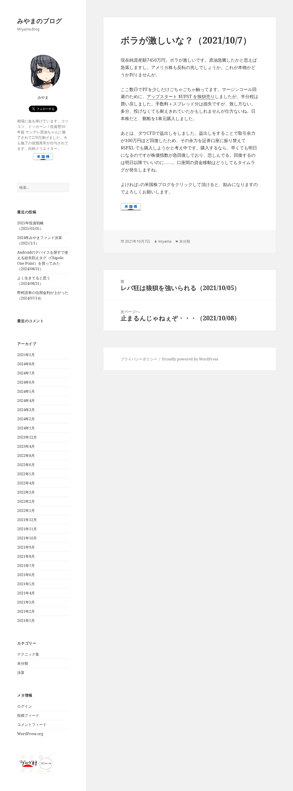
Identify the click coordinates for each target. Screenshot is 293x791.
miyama (164, 241)
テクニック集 (28, 654)
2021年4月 (26, 593)
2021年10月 (27, 538)
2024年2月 (26, 418)
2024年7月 (26, 373)
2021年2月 (26, 611)
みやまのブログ (39, 20)
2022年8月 (26, 455)
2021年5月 (26, 583)
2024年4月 (26, 400)
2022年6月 (26, 464)
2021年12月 (27, 519)
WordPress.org (30, 733)
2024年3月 (26, 409)
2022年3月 (26, 492)
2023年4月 (26, 446)
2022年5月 (26, 473)
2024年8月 (26, 363)
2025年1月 (26, 354)
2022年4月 (26, 483)
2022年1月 (26, 510)
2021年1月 (26, 620)
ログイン (24, 706)
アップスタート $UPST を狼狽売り (181, 96)
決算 (20, 672)
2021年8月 (26, 556)
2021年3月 (26, 602)
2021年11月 (27, 528)
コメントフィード (31, 724)
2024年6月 (26, 382)
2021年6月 (26, 574)
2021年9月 (26, 547)
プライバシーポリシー (139, 359)
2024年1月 (26, 428)
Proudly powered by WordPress (190, 359)
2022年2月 (26, 501)
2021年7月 (26, 565)
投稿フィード (28, 715)
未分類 (22, 663)
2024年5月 (26, 391)
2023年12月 (27, 437)
